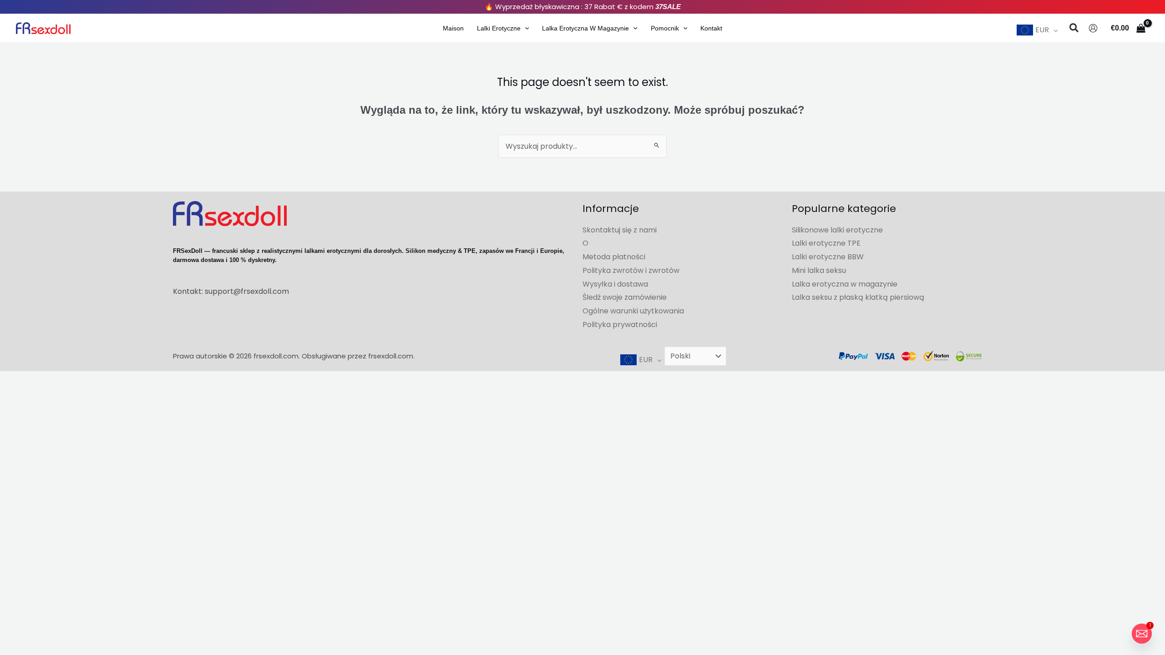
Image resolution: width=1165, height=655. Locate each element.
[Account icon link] (1093, 28)
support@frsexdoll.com (247, 291)
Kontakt (711, 28)
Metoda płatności (613, 257)
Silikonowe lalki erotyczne (837, 230)
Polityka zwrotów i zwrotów (630, 270)
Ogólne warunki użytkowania (633, 311)
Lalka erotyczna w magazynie (585, 28)
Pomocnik (665, 28)
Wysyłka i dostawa (615, 284)
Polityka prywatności (619, 324)
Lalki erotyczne (499, 28)
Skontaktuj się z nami (619, 230)
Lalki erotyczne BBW (828, 257)
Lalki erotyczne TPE (826, 243)
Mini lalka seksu (819, 270)
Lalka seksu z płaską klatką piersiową (858, 297)
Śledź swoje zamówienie (624, 297)
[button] (525, 28)
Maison (453, 28)
